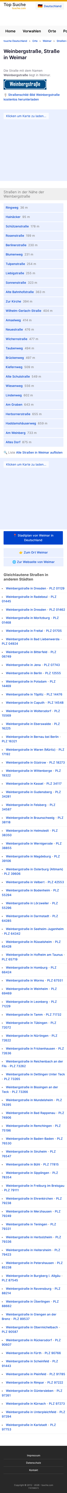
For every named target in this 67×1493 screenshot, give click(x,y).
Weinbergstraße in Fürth (23, 1353)
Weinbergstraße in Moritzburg (28, 618)
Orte (52, 31)
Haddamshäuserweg (26, 423)
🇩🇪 (49, 6)
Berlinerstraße (22, 245)
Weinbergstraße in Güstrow (26, 762)
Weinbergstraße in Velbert (25, 882)
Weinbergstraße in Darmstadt (27, 916)
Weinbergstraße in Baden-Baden (30, 1138)
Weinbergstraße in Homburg (27, 967)
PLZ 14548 (56, 702)
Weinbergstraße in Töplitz (24, 694)
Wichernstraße (22, 339)
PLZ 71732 (53, 1014)
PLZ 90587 (10, 1332)
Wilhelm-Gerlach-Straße (29, 311)
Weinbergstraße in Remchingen (29, 1126)
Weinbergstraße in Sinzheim (26, 1151)
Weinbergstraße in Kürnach (26, 1403)
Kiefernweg (20, 367)
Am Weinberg (21, 433)
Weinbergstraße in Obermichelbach (32, 1327)
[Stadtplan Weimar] (33, 493)
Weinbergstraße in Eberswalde (28, 724)
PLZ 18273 (57, 762)
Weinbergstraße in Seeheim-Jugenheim (35, 929)
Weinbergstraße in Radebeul (27, 597)
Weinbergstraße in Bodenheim (28, 890)
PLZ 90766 (53, 1353)
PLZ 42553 (56, 882)
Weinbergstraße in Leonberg (27, 1001)
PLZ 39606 (12, 873)
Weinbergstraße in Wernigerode (29, 843)
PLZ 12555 (53, 673)
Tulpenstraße (21, 264)
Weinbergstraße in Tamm (24, 1014)
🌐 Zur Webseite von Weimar (33, 562)
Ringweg (17, 207)
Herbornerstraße (24, 414)
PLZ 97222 (55, 1382)
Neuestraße (20, 329)
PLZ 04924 (10, 643)
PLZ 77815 (51, 1164)
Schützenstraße (22, 226)
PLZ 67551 (55, 980)
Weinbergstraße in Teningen (26, 1224)
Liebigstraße (20, 273)
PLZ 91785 (57, 1374)
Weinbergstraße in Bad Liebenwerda (32, 639)
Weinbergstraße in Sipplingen (27, 1173)
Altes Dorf (18, 442)
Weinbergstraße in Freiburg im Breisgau (35, 1185)
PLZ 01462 (57, 609)
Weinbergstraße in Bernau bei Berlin (32, 737)
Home (10, 31)
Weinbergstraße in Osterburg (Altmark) (34, 869)
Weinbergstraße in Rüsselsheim (29, 942)
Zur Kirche (19, 301)
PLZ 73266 (20, 1092)
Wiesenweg (20, 386)
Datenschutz (33, 1462)
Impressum (33, 1455)
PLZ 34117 (54, 783)
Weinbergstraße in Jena (23, 665)
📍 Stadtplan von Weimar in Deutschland (33, 538)
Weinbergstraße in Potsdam (26, 681)
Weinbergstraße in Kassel (24, 783)
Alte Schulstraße (23, 376)
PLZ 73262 (18, 1066)
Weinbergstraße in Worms (25, 980)
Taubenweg (20, 348)
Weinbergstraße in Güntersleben (29, 1391)
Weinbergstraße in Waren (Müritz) (30, 749)
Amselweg (19, 320)
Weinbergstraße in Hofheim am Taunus (34, 954)
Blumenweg (19, 254)
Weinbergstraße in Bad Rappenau (30, 1113)
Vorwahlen (32, 31)
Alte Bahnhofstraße (25, 292)
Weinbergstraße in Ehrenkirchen (29, 1198)
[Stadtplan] (33, 145)
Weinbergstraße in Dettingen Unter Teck (35, 1074)
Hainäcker (18, 217)
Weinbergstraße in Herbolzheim (29, 1237)
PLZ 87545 (10, 1280)
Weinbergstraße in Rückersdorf (29, 1340)
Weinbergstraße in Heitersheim (28, 1250)
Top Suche (15, 6)
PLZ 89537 (21, 1319)
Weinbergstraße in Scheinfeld (27, 1361)
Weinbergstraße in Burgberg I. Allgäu (33, 1276)
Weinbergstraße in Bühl (23, 1164)
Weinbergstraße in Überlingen (28, 1301)
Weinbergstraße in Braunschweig (30, 818)
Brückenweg (20, 358)
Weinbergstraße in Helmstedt (27, 830)
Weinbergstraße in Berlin (24, 673)
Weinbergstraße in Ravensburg (28, 1288)
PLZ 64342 (12, 933)
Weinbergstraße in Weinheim (27, 989)
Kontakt (33, 1470)
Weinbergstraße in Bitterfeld (26, 652)
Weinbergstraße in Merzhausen (29, 1211)
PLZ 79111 (11, 1190)
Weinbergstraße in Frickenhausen (30, 1048)
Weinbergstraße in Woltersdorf (28, 711)
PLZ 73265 (12, 1079)
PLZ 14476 (54, 694)
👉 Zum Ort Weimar (33, 552)
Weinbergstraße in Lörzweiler (27, 903)
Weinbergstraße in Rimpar (25, 1382)
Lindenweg (19, 395)
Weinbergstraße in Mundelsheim (29, 1100)
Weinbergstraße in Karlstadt (26, 1425)
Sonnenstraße (21, 282)
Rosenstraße (20, 235)
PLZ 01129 (56, 588)
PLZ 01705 (54, 631)
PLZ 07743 (52, 665)
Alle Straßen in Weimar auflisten (39, 452)
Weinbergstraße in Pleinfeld (26, 1374)
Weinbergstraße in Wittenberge (29, 771)
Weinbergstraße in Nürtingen (27, 1035)
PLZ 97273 (57, 1403)
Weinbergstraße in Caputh (25, 702)
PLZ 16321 (9, 741)
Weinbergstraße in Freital (24, 631)
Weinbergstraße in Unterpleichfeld (31, 1412)
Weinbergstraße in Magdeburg (28, 856)
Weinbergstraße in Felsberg (26, 805)
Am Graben (20, 404)
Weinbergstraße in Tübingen (26, 1023)
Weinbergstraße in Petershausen (30, 1263)
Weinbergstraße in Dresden (26, 588)
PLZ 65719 (10, 959)
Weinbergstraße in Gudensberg (29, 792)
